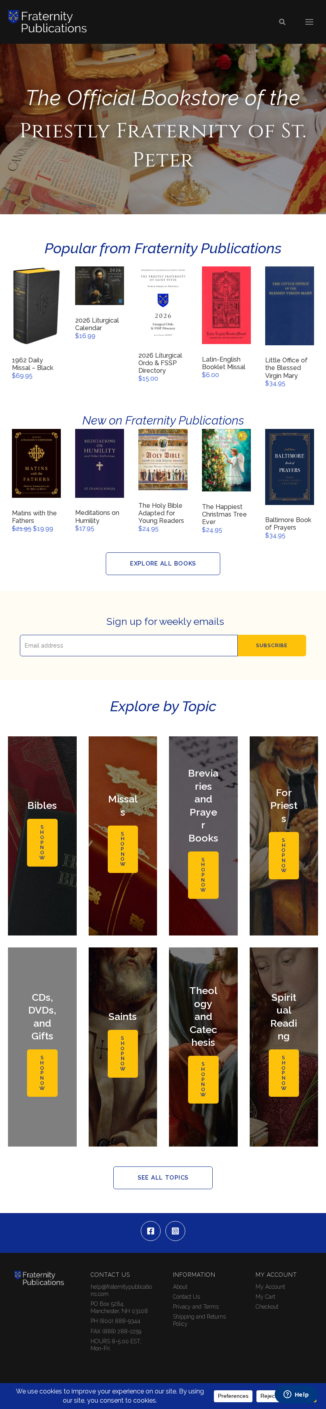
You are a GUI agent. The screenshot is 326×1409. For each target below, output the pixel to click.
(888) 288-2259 (121, 1331)
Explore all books (163, 563)
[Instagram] (175, 1231)
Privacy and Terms (196, 1306)
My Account (270, 1287)
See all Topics (163, 1177)
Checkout (267, 1306)
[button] (282, 22)
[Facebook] (151, 1231)
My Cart (265, 1297)
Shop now (42, 842)
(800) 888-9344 (119, 1321)
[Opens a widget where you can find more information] (296, 1395)
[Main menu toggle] (309, 22)
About (180, 1287)
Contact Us (186, 1297)
